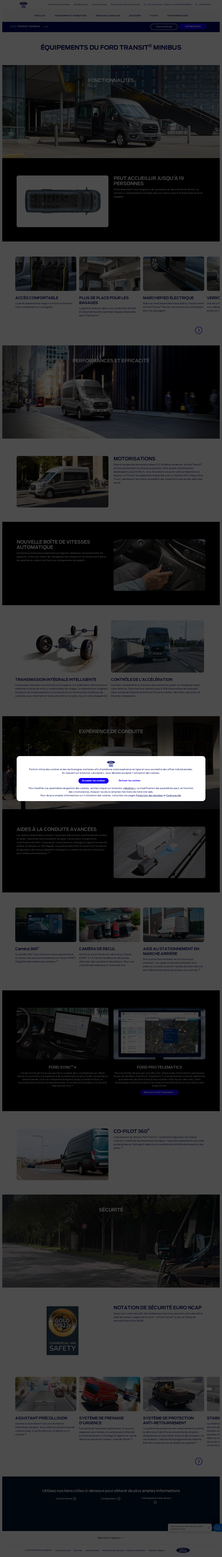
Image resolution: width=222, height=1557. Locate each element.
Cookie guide (173, 796)
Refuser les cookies (130, 781)
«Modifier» (129, 788)
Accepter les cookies (93, 781)
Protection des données (149, 796)
